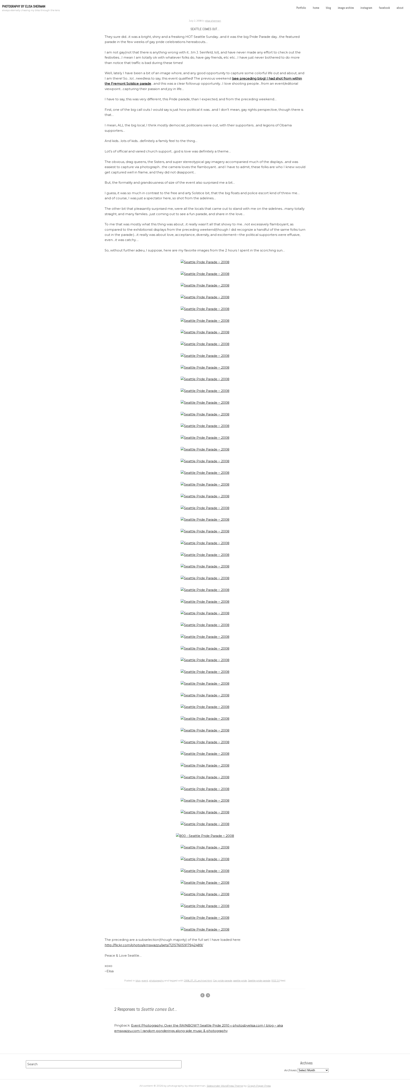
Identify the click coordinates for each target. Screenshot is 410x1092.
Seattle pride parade (259, 980)
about (400, 8)
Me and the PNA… (202, 995)
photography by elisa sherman (23, 6)
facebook (384, 8)
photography (156, 980)
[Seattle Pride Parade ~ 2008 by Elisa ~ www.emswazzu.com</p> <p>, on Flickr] (205, 777)
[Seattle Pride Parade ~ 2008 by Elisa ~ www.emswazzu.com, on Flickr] (205, 262)
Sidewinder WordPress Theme (225, 1085)
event (145, 980)
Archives (290, 1070)
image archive (346, 8)
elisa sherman (213, 20)
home (316, 8)
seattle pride (240, 980)
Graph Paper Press (259, 1085)
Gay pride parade (222, 980)
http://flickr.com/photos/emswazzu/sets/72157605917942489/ (154, 945)
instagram (366, 8)
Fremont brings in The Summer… (208, 995)
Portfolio (301, 8)
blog (328, 8)
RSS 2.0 (275, 980)
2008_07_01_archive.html (198, 980)
